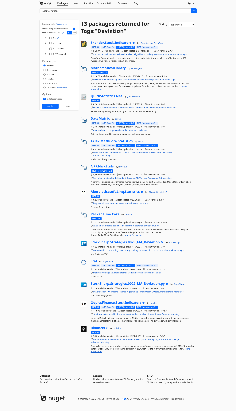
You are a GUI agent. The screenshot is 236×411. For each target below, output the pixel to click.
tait (141, 225)
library (151, 314)
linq (95, 203)
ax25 (95, 225)
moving (113, 107)
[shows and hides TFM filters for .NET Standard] (45, 48)
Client (124, 339)
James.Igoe (136, 68)
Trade (156, 54)
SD (137, 178)
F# (94, 79)
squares (118, 79)
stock (95, 314)
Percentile (140, 272)
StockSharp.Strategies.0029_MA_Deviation (125, 242)
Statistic (125, 152)
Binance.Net (107, 339)
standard (100, 79)
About (101, 398)
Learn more (63, 24)
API (137, 339)
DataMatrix (100, 118)
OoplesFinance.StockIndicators (116, 302)
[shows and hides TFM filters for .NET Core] (45, 43)
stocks (102, 314)
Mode (114, 178)
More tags (182, 54)
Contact (45, 376)
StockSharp (174, 242)
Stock (105, 54)
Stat (94, 261)
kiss (127, 225)
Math (95, 152)
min (128, 107)
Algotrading (132, 250)
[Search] (194, 10)
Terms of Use (112, 398)
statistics (127, 79)
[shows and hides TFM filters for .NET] (45, 38)
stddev (127, 203)
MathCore (103, 152)
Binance (97, 339)
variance (139, 107)
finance (158, 314)
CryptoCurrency (146, 339)
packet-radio (119, 225)
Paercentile (153, 178)
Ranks (158, 272)
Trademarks (177, 398)
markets (135, 314)
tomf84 (128, 214)
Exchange (174, 339)
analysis (143, 314)
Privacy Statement (159, 398)
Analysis (129, 54)
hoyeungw (108, 261)
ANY (74, 33)
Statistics (97, 272)
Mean (132, 152)
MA (95, 250)
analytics (102, 130)
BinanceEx (99, 327)
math (162, 79)
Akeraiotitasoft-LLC (158, 192)
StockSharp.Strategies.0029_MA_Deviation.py (128, 283)
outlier (125, 130)
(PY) (108, 291)
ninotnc (136, 225)
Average (106, 272)
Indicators (98, 54)
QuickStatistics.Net (106, 95)
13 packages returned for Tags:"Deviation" (115, 27)
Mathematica (115, 152)
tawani (118, 118)
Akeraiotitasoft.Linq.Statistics (115, 191)
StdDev (123, 272)
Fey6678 (123, 166)
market (127, 314)
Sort (95, 178)
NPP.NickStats (102, 166)
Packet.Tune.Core (105, 214)
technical (109, 314)
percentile (117, 130)
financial (166, 314)
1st (160, 178)
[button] (57, 23)
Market (112, 54)
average (106, 107)
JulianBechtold (134, 96)
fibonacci (147, 79)
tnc (130, 225)
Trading (149, 54)
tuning (156, 225)
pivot (109, 130)
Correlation (96, 155)
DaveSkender (147, 43)
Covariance (167, 152)
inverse (134, 203)
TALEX (141, 141)
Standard (147, 152)
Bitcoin (147, 250)
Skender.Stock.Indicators (111, 42)
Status (97, 376)
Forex (141, 250)
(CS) (108, 250)
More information (133, 235)
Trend (161, 54)
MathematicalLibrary (108, 67)
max (132, 107)
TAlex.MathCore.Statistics (112, 141)
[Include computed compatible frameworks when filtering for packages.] (74, 28)
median (147, 107)
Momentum (170, 54)
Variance (143, 178)
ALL (69, 33)
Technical (120, 54)
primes (155, 79)
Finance (122, 250)
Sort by (163, 24)
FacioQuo (158, 43)
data (95, 130)
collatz (140, 79)
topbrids (117, 328)
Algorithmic (139, 54)
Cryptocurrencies (160, 250)
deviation (109, 79)
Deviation (156, 152)
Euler (133, 79)
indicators (119, 314)
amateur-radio (105, 225)
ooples (154, 303)
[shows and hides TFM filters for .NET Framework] (45, 54)
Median (139, 152)
